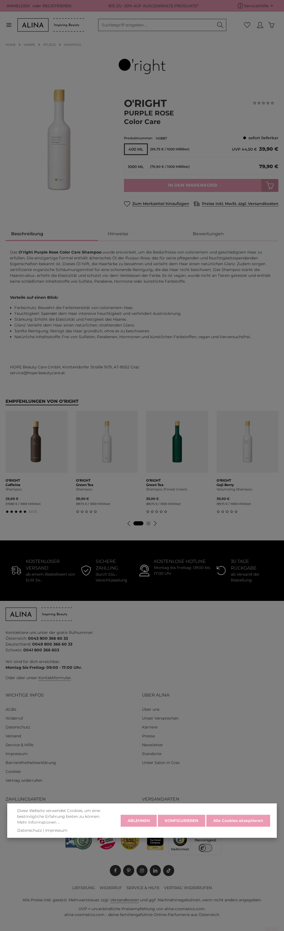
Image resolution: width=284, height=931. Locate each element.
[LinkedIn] (155, 870)
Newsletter (152, 744)
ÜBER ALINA (155, 695)
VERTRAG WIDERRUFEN (188, 887)
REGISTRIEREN (56, 5)
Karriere (150, 727)
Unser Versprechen (160, 718)
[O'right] (142, 66)
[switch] (205, 848)
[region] (59, 139)
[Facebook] (115, 870)
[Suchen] (220, 25)
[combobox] (156, 25)
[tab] (52, 234)
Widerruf (14, 718)
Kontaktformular (54, 677)
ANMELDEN (18, 5)
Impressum (17, 753)
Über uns (150, 709)
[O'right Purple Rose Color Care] (59, 139)
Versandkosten (124, 899)
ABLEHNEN (139, 820)
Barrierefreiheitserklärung (31, 762)
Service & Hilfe (19, 744)
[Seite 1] (138, 523)
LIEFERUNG (83, 887)
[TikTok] (168, 870)
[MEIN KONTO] (260, 25)
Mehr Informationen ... (38, 822)
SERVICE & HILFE (142, 887)
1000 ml (136, 166)
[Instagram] (142, 870)
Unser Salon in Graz (161, 762)
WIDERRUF (111, 887)
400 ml (135, 149)
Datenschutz (18, 727)
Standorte (151, 753)
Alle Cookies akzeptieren (238, 820)
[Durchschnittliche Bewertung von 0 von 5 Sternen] (265, 103)
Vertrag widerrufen (24, 780)
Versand (13, 735)
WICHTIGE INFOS (25, 695)
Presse (148, 735)
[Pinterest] (128, 870)
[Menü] (11, 25)
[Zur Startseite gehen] (50, 25)
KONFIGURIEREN (181, 820)
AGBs (11, 709)
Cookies (13, 771)
